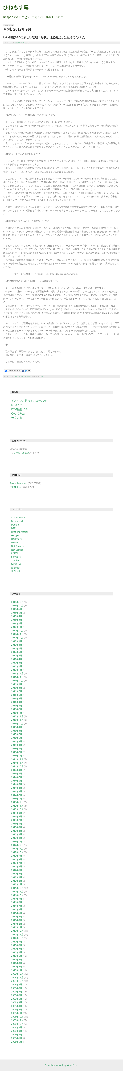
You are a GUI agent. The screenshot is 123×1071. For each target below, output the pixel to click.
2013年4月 (16, 830)
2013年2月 (16, 837)
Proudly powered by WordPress (61, 1065)
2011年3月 (16, 920)
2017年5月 (16, 655)
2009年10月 (17, 980)
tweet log (16, 563)
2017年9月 (16, 641)
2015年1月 (16, 755)
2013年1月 (16, 841)
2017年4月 (16, 659)
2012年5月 (16, 870)
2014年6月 (16, 780)
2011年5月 (16, 913)
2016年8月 (16, 687)
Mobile (15, 542)
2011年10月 (17, 895)
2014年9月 (16, 769)
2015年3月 (16, 748)
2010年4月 (16, 959)
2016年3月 (16, 705)
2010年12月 (17, 930)
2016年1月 (16, 712)
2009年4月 (16, 1002)
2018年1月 (16, 626)
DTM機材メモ (19, 409)
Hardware (19, 376)
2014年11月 (17, 762)
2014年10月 (17, 766)
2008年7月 (16, 1034)
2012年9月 (16, 855)
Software (16, 556)
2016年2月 (16, 709)
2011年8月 (16, 902)
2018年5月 (16, 612)
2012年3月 (16, 877)
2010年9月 (16, 941)
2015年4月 (16, 744)
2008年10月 (17, 1023)
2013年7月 (16, 819)
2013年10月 (17, 809)
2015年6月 (16, 737)
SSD (41, 376)
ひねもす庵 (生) (21, 452)
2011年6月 (16, 909)
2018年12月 (17, 601)
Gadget (15, 535)
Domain (15, 524)
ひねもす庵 (16, 7)
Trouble (15, 560)
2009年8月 (16, 988)
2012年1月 (16, 884)
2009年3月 (16, 1005)
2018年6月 (16, 608)
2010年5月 (16, 955)
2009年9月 (16, 984)
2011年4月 (16, 916)
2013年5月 (16, 827)
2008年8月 (16, 1030)
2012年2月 (16, 880)
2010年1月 (16, 970)
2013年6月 (16, 823)
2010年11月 (17, 934)
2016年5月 (16, 698)
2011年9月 (16, 898)
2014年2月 (16, 795)
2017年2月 (16, 666)
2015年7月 (16, 734)
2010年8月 (16, 945)
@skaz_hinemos (18, 483)
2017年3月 (16, 662)
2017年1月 (16, 669)
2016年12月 (17, 673)
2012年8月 (16, 859)
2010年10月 (17, 937)
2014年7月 (16, 777)
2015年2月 (16, 752)
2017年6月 (16, 651)
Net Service (17, 549)
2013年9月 (16, 812)
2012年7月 (16, 862)
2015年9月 (16, 726)
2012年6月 (16, 866)
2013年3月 (16, 834)
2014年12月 (17, 759)
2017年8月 (16, 644)
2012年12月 (17, 844)
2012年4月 (16, 873)
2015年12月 (17, 716)
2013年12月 (17, 802)
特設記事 (16, 417)
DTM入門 (16, 405)
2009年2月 (16, 1009)
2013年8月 (16, 816)
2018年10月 (17, 605)
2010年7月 (16, 948)
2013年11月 (17, 805)
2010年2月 (16, 966)
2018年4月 (16, 616)
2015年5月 (16, 741)
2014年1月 (16, 798)
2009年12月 (17, 973)
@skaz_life (15, 486)
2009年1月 (16, 1012)
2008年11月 (17, 1020)
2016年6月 (16, 694)
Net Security (17, 546)
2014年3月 (16, 791)
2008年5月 (16, 1041)
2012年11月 (17, 848)
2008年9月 (16, 1027)
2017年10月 (17, 637)
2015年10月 (17, 723)
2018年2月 (16, 623)
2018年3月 (16, 619)
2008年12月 (17, 1016)
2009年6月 (16, 995)
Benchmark (17, 521)
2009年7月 (16, 991)
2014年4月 (16, 787)
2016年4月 (16, 701)
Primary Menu (9, 25)
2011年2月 (16, 923)
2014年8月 (16, 773)
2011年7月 (16, 905)
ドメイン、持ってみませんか (29, 400)
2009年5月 (16, 998)
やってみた (18, 413)
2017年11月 (17, 634)
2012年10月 (17, 852)
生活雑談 (15, 567)
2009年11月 (17, 977)
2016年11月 (17, 676)
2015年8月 (16, 730)
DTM (13, 528)
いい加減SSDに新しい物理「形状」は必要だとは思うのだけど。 (45, 37)
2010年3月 (16, 962)
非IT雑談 (15, 571)
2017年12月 (17, 630)
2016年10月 (17, 680)
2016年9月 (16, 684)
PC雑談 (28, 376)
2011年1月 (16, 927)
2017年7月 (16, 648)
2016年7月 (16, 691)
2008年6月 (16, 1038)
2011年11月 (17, 891)
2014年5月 (16, 784)
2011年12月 (17, 887)
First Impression (20, 531)
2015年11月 (17, 719)
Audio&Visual (18, 517)
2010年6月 (16, 952)
